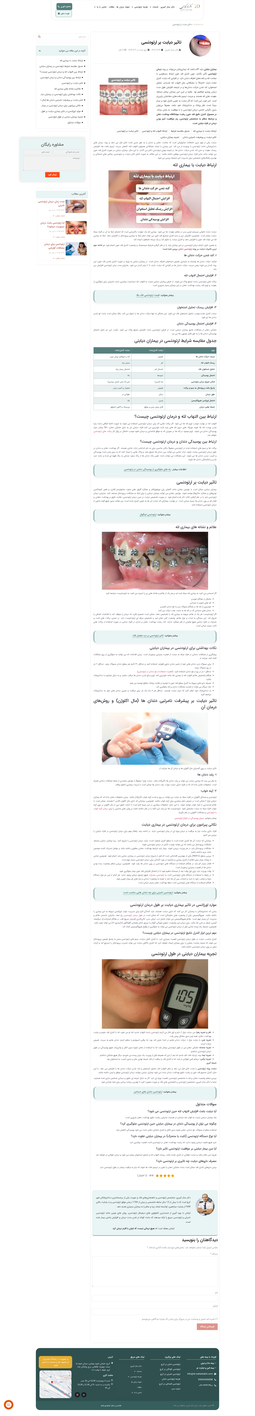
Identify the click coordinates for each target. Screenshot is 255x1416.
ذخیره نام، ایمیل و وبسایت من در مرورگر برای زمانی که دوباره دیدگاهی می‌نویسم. (178, 1319)
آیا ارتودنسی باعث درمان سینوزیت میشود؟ (52, 225)
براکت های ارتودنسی (103, 431)
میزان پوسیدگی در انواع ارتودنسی (189, 818)
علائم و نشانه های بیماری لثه (67, 89)
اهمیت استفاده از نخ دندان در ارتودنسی (155, 671)
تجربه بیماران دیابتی (170, 137)
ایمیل (215, 1306)
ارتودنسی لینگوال (148, 514)
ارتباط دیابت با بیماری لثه (204, 131)
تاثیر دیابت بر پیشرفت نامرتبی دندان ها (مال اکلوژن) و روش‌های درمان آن (61, 100)
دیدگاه (214, 1254)
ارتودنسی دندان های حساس (148, 1092)
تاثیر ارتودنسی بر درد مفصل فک (148, 635)
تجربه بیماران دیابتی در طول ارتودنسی (65, 117)
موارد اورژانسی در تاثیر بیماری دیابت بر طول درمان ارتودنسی (60, 111)
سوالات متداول (74, 122)
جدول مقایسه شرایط (180, 131)
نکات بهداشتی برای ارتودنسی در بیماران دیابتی (60, 94)
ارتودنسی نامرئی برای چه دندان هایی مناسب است (148, 892)
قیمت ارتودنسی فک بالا (148, 295)
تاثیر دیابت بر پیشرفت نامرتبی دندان (199, 137)
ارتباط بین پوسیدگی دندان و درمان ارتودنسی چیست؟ (60, 77)
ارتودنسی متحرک (156, 875)
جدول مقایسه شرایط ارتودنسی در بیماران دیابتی (61, 66)
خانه (201, 24)
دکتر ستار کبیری (168, 7)
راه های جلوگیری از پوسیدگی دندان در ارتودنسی (147, 469)
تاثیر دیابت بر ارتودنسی (127, 131)
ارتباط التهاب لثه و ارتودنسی (154, 131)
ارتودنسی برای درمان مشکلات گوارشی (54, 246)
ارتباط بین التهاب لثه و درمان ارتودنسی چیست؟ (61, 72)
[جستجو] (39, 37)
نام (216, 1293)
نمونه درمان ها (122, 7)
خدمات (155, 7)
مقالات (111, 7)
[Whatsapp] (83, 1394)
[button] (40, 51)
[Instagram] (77, 1394)
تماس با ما (102, 7)
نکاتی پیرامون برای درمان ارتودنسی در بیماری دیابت (60, 105)
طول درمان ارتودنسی (133, 915)
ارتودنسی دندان (185, 249)
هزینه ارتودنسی (141, 7)
